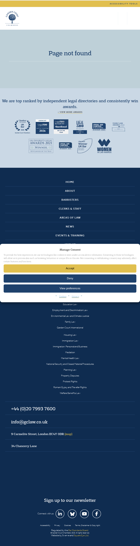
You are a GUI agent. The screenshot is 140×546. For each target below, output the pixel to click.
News (70, 226)
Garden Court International (70, 327)
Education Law (70, 304)
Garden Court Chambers (12, 18)
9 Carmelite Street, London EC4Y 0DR (41, 434)
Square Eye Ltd (81, 535)
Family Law (70, 321)
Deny (70, 278)
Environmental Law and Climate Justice (70, 316)
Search (114, 18)
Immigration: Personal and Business (70, 346)
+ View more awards (70, 112)
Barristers (70, 199)
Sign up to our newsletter (70, 500)
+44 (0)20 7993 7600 (122, 18)
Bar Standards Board (78, 530)
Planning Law (70, 369)
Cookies (62, 296)
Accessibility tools (124, 4)
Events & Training (70, 235)
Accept (70, 268)
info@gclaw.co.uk (29, 421)
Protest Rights (70, 381)
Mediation (70, 352)
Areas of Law (70, 217)
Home (70, 182)
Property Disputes (70, 375)
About (70, 190)
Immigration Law (70, 340)
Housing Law (70, 334)
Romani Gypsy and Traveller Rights (70, 387)
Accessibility (45, 525)
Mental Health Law (70, 358)
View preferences (70, 288)
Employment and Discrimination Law (70, 310)
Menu (131, 18)
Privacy (75, 296)
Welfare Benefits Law (70, 393)
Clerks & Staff (70, 208)
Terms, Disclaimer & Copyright (87, 525)
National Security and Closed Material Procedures (70, 364)
